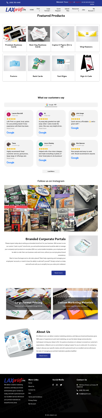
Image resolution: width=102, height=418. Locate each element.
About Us (31, 386)
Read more (59, 273)
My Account (32, 404)
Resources (75, 9)
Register (78, 2)
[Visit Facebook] (53, 385)
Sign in (70, 2)
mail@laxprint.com (84, 394)
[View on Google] (9, 114)
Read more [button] (10, 128)
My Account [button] (91, 10)
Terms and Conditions (35, 397)
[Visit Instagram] (57, 385)
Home (30, 383)
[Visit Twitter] (61, 385)
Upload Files (67, 10)
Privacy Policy (32, 400)
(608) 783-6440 (83, 390)
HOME (32, 10)
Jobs (83, 10)
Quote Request (58, 10)
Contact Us (31, 390)
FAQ (29, 393)
